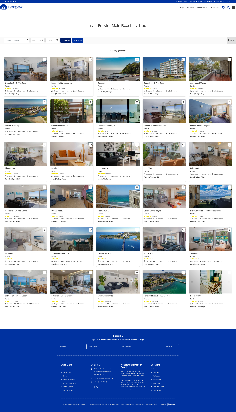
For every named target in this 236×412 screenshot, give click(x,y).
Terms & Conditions (69, 383)
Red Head (156, 383)
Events (65, 376)
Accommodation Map (70, 369)
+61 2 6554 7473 (220, 1)
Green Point (157, 390)
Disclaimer (115, 404)
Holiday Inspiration (69, 379)
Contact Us (201, 7)
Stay (181, 7)
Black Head (157, 379)
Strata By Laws (68, 387)
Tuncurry (156, 372)
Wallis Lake (156, 376)
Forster (155, 369)
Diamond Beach (158, 387)
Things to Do (67, 372)
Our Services (214, 7)
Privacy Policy (106, 404)
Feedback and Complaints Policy (146, 404)
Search (79, 40)
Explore (190, 7)
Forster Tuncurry (10, 1)
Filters (67, 40)
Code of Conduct (68, 390)
